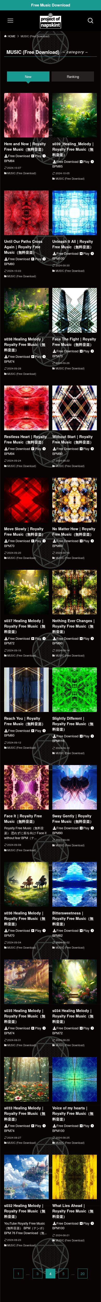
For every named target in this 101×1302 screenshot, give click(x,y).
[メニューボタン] (10, 20)
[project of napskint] (50, 20)
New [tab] (28, 76)
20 (83, 1273)
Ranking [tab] (73, 76)
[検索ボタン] (90, 20)
